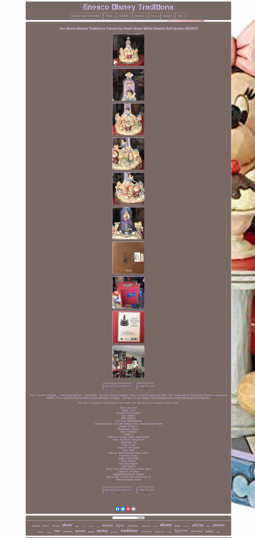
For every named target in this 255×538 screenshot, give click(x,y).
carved (36, 525)
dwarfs (91, 532)
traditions (129, 530)
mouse (80, 531)
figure (120, 525)
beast (77, 526)
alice (208, 526)
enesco (219, 524)
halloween (186, 526)
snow (45, 525)
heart (178, 525)
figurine (181, 530)
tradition (49, 532)
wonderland (146, 531)
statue (83, 526)
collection (145, 526)
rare (57, 531)
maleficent (160, 531)
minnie (107, 525)
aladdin (40, 532)
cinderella (68, 531)
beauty (56, 525)
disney (166, 524)
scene (169, 532)
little (98, 526)
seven (155, 526)
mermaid (91, 526)
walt (218, 532)
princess (114, 532)
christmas (132, 525)
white (198, 525)
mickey (102, 530)
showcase (197, 531)
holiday (209, 531)
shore (67, 524)
